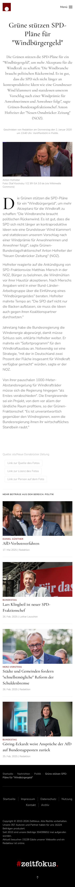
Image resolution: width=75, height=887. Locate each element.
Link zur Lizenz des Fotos (23, 471)
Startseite (9, 799)
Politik (54, 133)
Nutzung (67, 799)
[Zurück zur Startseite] (7, 7)
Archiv (45, 805)
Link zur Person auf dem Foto (26, 479)
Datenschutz (48, 799)
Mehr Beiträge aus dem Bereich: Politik (28, 494)
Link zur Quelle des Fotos (24, 463)
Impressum (28, 799)
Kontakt (31, 805)
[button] (66, 7)
